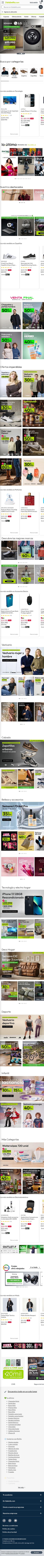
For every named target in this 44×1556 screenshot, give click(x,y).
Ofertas (33, 16)
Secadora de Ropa (14, 1420)
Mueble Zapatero (13, 1481)
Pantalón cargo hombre (15, 1416)
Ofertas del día (16, 16)
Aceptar (36, 1552)
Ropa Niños (12, 1410)
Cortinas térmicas (14, 1457)
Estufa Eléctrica (13, 1422)
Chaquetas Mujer (13, 1401)
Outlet (26, 16)
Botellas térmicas (13, 1455)
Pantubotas (12, 1468)
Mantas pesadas (13, 1442)
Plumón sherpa (13, 1453)
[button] (22, 7)
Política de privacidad (9, 1532)
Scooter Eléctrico (13, 1418)
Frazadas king (12, 1451)
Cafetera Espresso (14, 1431)
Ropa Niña (11, 1412)
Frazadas (11, 1472)
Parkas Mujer (12, 1459)
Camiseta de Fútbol (14, 1424)
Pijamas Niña (12, 1407)
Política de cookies (8, 1529)
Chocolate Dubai (13, 1429)
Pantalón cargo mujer (15, 1414)
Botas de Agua (12, 1465)
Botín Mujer (12, 1463)
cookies (22, 1553)
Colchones (11, 1483)
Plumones (11, 1446)
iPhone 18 (11, 1433)
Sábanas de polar (13, 1448)
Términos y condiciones (10, 1525)
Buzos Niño (12, 1405)
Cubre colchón (13, 1444)
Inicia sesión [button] (34, 2)
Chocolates (11, 1427)
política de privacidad (12, 1553)
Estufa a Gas (12, 1470)
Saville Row (12, 1403)
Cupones (6, 16)
